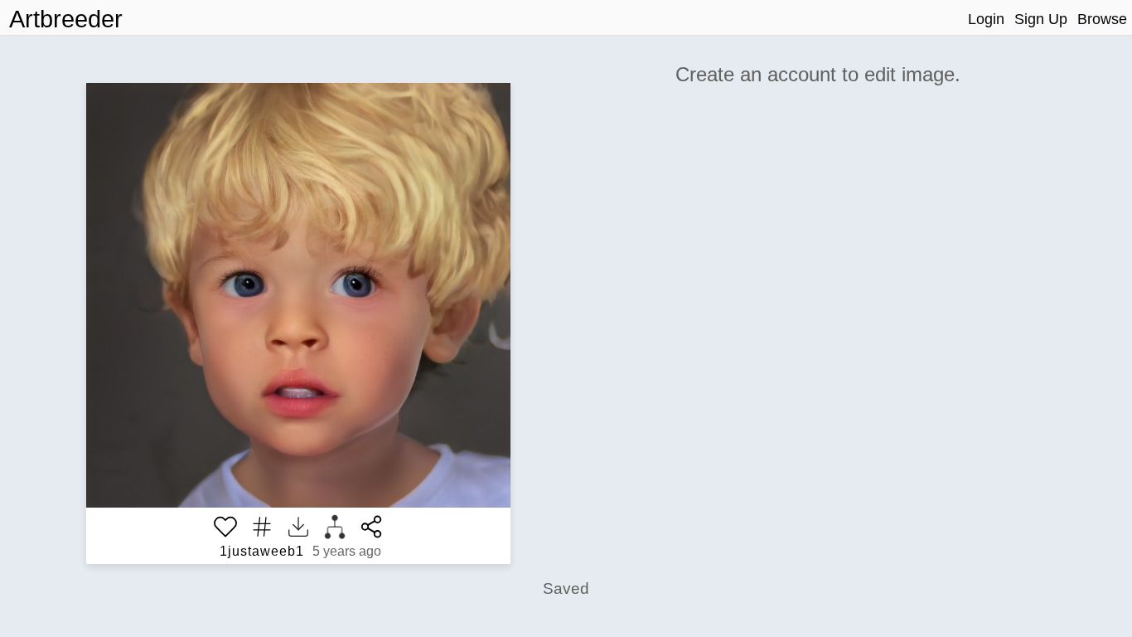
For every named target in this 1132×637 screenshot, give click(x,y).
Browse (1102, 19)
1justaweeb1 (262, 551)
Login (986, 19)
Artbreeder (66, 19)
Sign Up (1040, 19)
